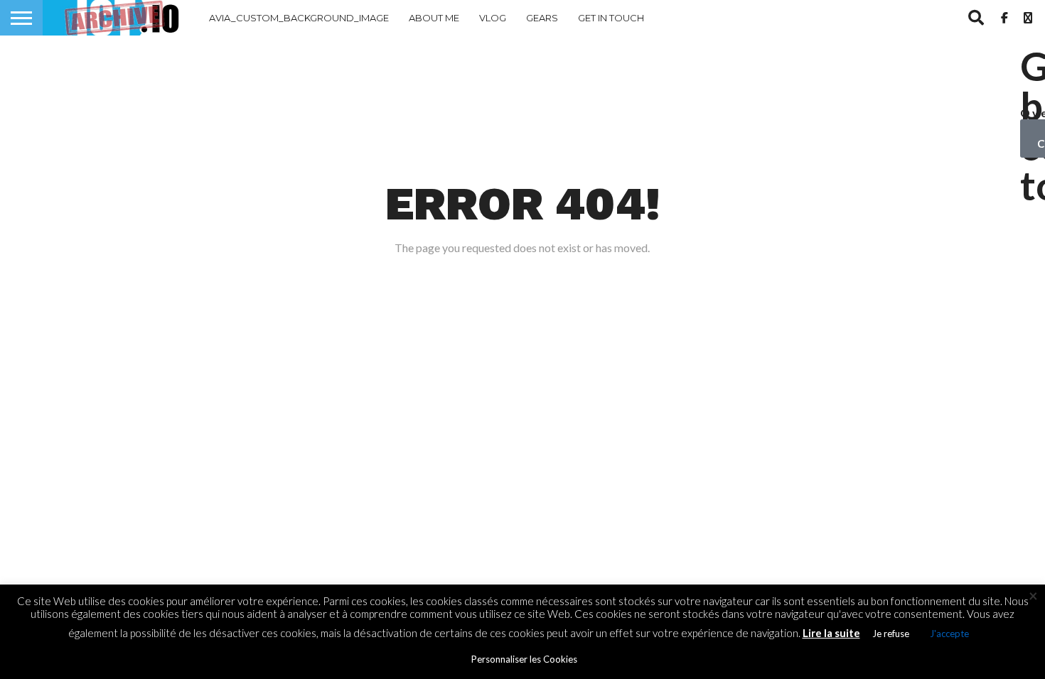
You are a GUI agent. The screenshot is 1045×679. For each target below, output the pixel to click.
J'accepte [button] (949, 633)
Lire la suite (831, 633)
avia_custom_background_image (299, 17)
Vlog (492, 17)
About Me (434, 17)
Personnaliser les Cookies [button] (524, 659)
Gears (542, 17)
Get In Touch (611, 17)
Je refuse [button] (890, 633)
